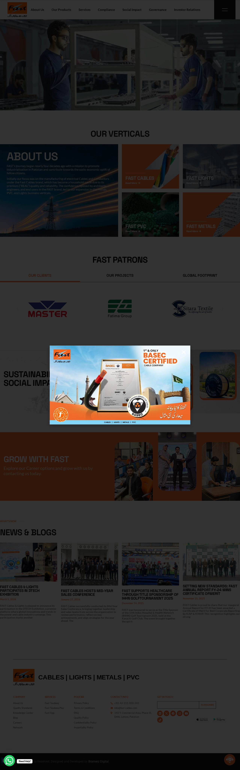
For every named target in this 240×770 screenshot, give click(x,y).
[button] (184, 352)
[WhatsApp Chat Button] (9, 760)
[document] (120, 385)
